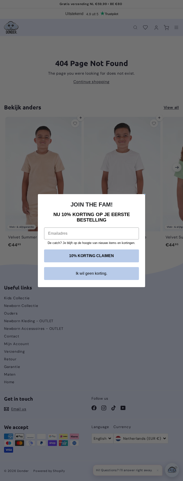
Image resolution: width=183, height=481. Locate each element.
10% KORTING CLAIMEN (91, 256)
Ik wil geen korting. (91, 273)
